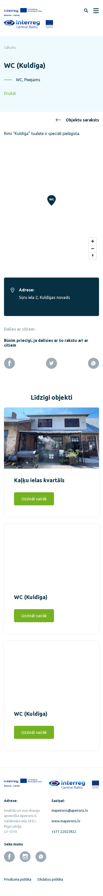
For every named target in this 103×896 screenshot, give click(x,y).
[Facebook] (9, 363)
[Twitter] (51, 363)
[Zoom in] (92, 241)
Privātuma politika (17, 879)
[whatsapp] (41, 856)
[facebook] (9, 856)
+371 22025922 (64, 832)
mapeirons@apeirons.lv (70, 811)
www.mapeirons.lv (66, 821)
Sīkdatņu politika (50, 879)
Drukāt (10, 93)
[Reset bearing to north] (92, 255)
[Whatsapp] (93, 363)
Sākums (10, 48)
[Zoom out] (92, 248)
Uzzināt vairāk (34, 499)
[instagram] (25, 856)
